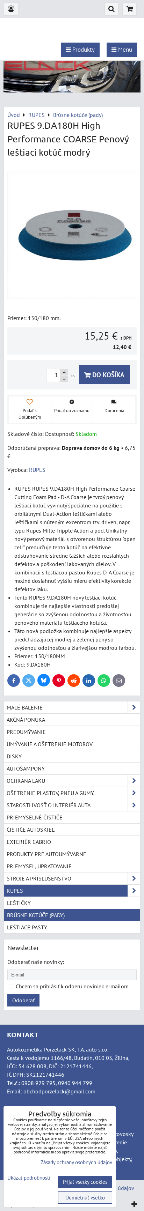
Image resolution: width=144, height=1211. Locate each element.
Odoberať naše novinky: (35, 961)
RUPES (15, 890)
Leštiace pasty (27, 927)
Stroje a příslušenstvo (39, 878)
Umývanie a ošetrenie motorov (50, 744)
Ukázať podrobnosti (28, 1178)
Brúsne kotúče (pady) (36, 915)
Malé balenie (25, 707)
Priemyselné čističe (35, 817)
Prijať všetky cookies (85, 1182)
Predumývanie (26, 731)
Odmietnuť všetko (85, 1197)
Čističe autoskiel (31, 829)
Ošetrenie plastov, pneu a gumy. (50, 792)
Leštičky (19, 902)
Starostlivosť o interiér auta (49, 805)
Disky (14, 756)
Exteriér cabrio (29, 841)
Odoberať (23, 1000)
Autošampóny (26, 768)
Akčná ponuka (26, 719)
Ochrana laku (26, 780)
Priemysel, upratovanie (39, 866)
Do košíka (107, 374)
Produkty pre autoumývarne (46, 853)
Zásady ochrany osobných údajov (76, 1162)
